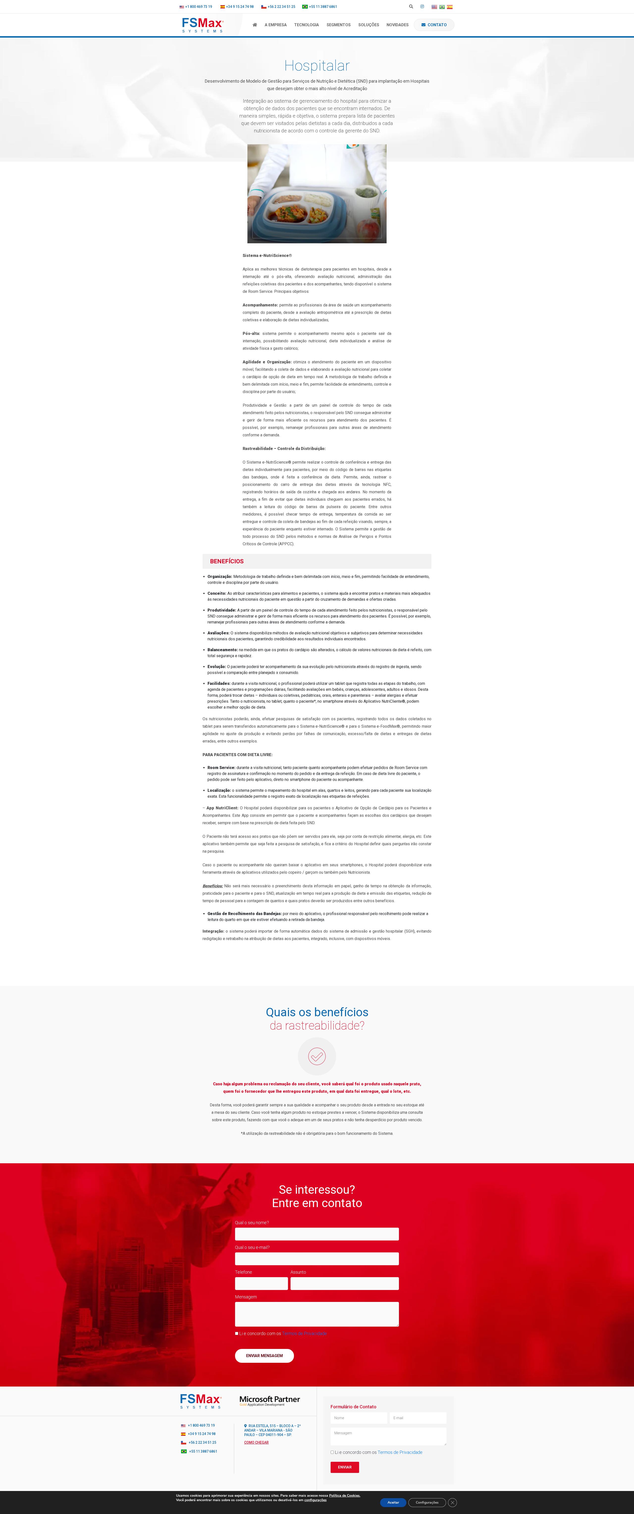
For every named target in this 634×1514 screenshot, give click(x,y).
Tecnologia (306, 25)
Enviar (345, 1467)
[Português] (442, 7)
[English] (434, 7)
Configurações (427, 1502)
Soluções (368, 25)
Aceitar (393, 1502)
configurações (315, 1500)
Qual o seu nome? (252, 1222)
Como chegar (256, 1442)
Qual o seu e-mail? (252, 1247)
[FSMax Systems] (211, 25)
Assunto (298, 1272)
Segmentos (339, 25)
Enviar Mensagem (264, 1355)
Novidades (398, 25)
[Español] (450, 7)
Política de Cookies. (344, 1495)
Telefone (243, 1272)
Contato (437, 25)
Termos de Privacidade (304, 1333)
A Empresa (276, 25)
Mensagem (246, 1296)
